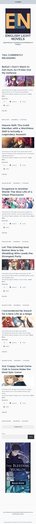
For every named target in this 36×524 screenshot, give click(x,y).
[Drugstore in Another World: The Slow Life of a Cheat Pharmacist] (18, 208)
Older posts (18, 426)
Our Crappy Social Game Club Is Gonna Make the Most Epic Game (16, 369)
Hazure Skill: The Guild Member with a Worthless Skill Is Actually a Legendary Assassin (17, 130)
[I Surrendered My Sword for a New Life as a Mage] (18, 327)
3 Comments (25, 305)
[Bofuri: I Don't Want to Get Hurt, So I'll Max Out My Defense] (18, 86)
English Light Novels (18, 37)
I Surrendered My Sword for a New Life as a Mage (17, 312)
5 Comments (25, 183)
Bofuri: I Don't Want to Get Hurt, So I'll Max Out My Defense (16, 69)
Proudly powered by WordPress (10, 522)
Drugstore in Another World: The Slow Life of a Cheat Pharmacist (17, 191)
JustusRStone (14, 119)
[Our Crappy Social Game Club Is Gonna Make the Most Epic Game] (18, 385)
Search (3, 433)
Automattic (29, 522)
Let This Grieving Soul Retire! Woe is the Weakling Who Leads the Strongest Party (17, 252)
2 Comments (23, 119)
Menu (18, 2)
